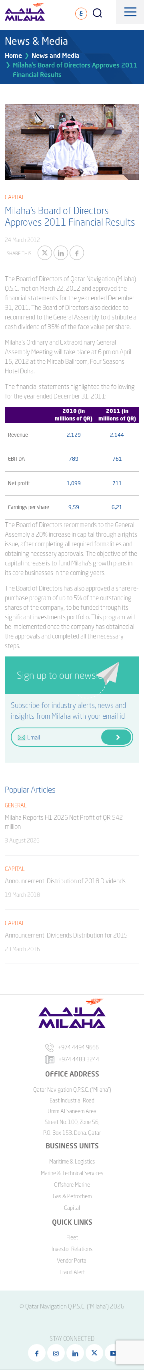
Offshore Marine (72, 1184)
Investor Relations (72, 1248)
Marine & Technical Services (72, 1173)
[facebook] (77, 253)
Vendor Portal (72, 1260)
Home (13, 55)
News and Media (56, 55)
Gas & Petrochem (72, 1196)
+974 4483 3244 (78, 1059)
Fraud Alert (72, 1272)
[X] (45, 253)
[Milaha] (25, 12)
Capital (72, 1207)
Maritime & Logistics (72, 1161)
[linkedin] (61, 253)
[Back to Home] (17, 1334)
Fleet (72, 1237)
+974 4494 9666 (78, 1047)
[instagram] (56, 1353)
